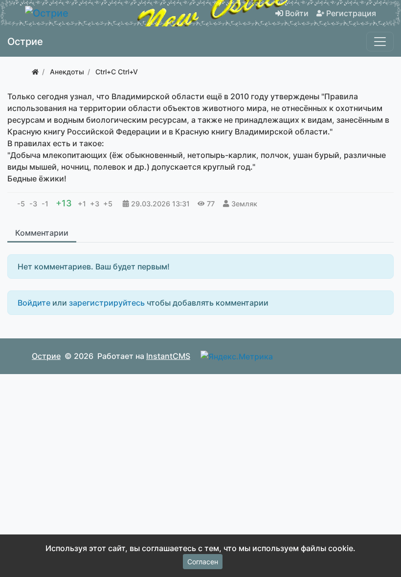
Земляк (244, 204)
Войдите (34, 303)
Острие (46, 356)
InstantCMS (168, 356)
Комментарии (41, 233)
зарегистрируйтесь (107, 303)
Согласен (202, 561)
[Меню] (380, 41)
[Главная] (35, 71)
